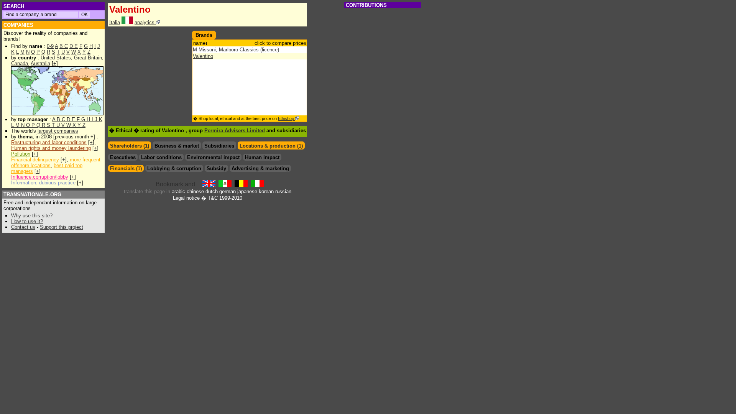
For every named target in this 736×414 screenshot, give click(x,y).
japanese (247, 191)
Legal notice (186, 198)
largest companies (58, 131)
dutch (211, 191)
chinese (195, 191)
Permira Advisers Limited (234, 130)
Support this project (61, 227)
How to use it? (27, 221)
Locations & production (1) (271, 146)
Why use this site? (32, 216)
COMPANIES (18, 25)
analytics (145, 22)
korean (266, 191)
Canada (19, 63)
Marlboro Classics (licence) (249, 50)
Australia (40, 63)
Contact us (23, 227)
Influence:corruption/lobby (39, 177)
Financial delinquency (35, 160)
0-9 (50, 46)
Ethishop (286, 118)
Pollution (20, 154)
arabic (178, 191)
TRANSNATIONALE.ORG (32, 194)
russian (283, 191)
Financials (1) (126, 168)
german (227, 191)
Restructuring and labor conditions (49, 142)
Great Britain (88, 58)
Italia (114, 22)
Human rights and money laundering (51, 148)
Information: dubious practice (43, 183)
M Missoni (204, 50)
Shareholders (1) (129, 146)
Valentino (203, 56)
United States (56, 58)
